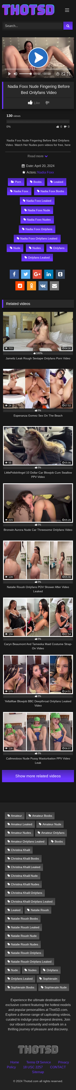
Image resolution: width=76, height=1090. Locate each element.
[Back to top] (63, 1078)
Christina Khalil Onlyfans (26, 892)
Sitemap (38, 1072)
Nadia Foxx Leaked (38, 200)
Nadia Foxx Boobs (52, 191)
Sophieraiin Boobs (22, 987)
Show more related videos (38, 776)
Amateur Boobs (42, 815)
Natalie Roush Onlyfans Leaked (31, 961)
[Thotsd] (31, 10)
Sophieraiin (50, 978)
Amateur (16, 815)
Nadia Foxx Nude (39, 210)
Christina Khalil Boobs (25, 858)
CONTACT (58, 1067)
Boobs (37, 181)
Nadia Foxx (45, 172)
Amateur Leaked (21, 824)
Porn (18, 181)
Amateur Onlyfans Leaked (27, 841)
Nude (16, 248)
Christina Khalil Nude (24, 875)
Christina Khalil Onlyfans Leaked (31, 901)
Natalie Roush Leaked (25, 927)
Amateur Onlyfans (52, 832)
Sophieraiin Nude (56, 987)
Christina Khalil (20, 850)
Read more (36, 156)
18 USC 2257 (33, 1067)
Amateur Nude (52, 824)
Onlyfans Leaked (39, 257)
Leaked (58, 181)
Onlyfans (58, 248)
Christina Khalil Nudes (25, 884)
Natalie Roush (40, 910)
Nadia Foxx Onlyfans (39, 229)
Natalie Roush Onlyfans (26, 952)
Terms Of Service (38, 1062)
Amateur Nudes (21, 832)
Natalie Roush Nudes (24, 944)
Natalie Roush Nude (24, 935)
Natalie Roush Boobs (24, 918)
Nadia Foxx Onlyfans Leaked (38, 238)
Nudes (36, 248)
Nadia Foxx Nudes (39, 219)
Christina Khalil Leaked (25, 867)
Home (14, 1062)
